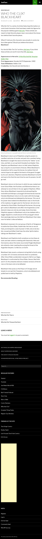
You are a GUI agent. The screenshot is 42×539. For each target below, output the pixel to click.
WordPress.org (5, 528)
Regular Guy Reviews (7, 413)
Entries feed (4, 520)
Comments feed (6, 524)
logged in (13, 335)
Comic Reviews (5, 403)
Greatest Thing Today (7, 410)
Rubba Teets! (5, 430)
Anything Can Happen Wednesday (11, 347)
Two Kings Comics (6, 426)
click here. (26, 49)
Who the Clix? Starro (7, 314)
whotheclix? (5, 10)
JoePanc (4, 2)
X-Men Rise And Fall (25, 56)
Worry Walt (4, 399)
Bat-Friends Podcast (7, 392)
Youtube (3, 382)
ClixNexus (4, 389)
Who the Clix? (5, 406)
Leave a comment (28, 21)
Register (3, 513)
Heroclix (22, 31)
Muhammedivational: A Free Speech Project (14, 358)
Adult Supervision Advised (9, 351)
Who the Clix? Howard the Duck (11, 321)
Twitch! (3, 378)
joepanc (17, 21)
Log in (3, 517)
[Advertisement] (9, 472)
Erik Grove (4, 437)
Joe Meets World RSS (7, 385)
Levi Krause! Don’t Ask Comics (10, 433)
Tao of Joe (4, 396)
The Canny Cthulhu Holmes (9, 354)
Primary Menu (39, 2)
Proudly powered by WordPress (9, 536)
